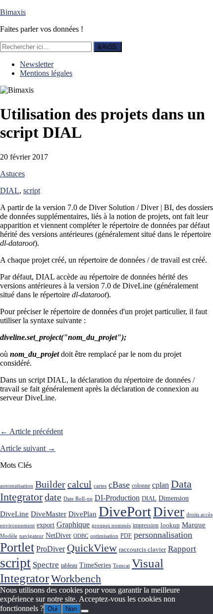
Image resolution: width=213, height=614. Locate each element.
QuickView (92, 548)
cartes (100, 486)
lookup (170, 525)
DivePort (125, 511)
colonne (141, 486)
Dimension (174, 498)
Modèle (8, 536)
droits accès (199, 514)
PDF (126, 535)
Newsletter (36, 64)
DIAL (9, 190)
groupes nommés (111, 525)
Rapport (182, 549)
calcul (79, 484)
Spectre (46, 564)
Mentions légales (46, 73)
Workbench (76, 578)
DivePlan (82, 513)
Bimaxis (13, 12)
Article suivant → (27, 448)
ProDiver (50, 549)
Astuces (12, 173)
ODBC (80, 536)
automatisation (16, 486)
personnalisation (163, 535)
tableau (69, 565)
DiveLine (14, 513)
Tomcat (121, 565)
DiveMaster (48, 513)
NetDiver (58, 535)
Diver (168, 511)
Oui (52, 609)
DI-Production (117, 497)
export (45, 525)
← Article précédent (31, 431)
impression (146, 525)
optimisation (104, 536)
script (31, 190)
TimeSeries (95, 565)
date (53, 497)
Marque (194, 524)
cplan (160, 485)
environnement (17, 525)
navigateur (31, 536)
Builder (50, 484)
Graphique (73, 524)
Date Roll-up (78, 499)
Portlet (17, 547)
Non (71, 609)
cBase (119, 485)
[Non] (85, 611)
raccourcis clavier (142, 549)
